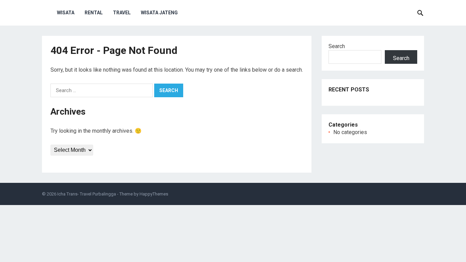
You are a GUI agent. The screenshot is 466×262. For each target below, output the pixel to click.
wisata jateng (159, 12)
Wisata (65, 12)
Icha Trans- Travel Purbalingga (86, 193)
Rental (94, 12)
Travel (122, 12)
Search (337, 46)
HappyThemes (154, 193)
